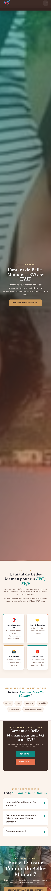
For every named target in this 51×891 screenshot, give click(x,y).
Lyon (18, 703)
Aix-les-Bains (14, 709)
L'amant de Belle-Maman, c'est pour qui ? (21, 804)
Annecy (8, 703)
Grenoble (42, 703)
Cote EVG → (25, 754)
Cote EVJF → (25, 762)
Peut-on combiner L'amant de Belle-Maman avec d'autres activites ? (21, 818)
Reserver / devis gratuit (25, 303)
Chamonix (29, 703)
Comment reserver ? (16, 831)
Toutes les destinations (33, 709)
